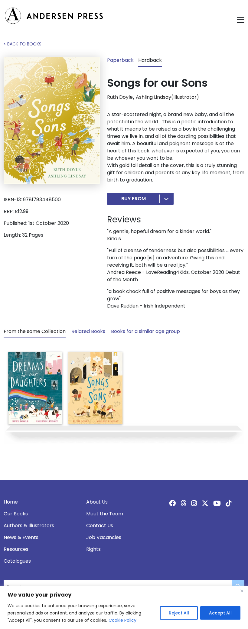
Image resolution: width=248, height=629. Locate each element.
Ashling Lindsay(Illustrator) (167, 97)
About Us (97, 501)
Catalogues (17, 560)
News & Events (21, 537)
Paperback (120, 60)
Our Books (16, 513)
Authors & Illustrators (29, 525)
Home (11, 501)
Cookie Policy (122, 620)
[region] (124, 607)
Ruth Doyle (120, 97)
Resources (16, 549)
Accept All (220, 613)
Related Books (88, 331)
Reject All (179, 613)
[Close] (241, 590)
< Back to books (22, 44)
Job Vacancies (103, 537)
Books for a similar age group (145, 331)
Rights (93, 549)
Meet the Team (104, 513)
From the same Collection (35, 331)
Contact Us (99, 525)
